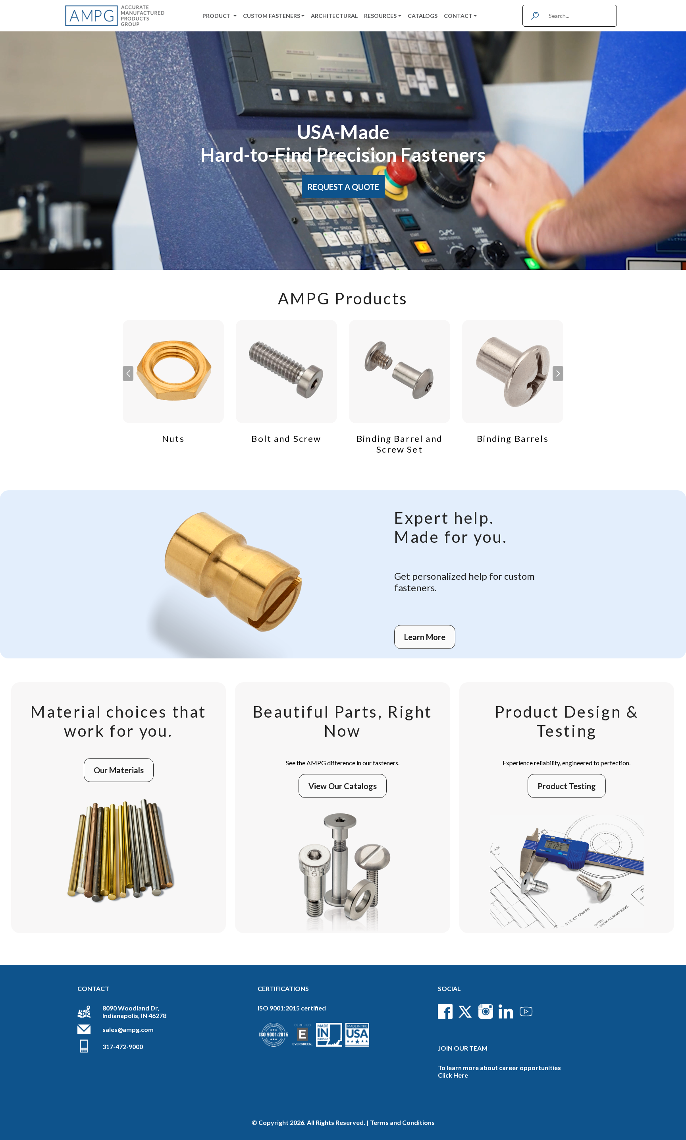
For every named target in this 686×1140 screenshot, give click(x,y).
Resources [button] (380, 15)
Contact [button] (458, 15)
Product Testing (567, 786)
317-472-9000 (122, 1046)
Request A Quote (343, 187)
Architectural (334, 15)
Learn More (424, 637)
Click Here (453, 1075)
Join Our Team (463, 1048)
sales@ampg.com (128, 1029)
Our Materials (119, 770)
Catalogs (422, 15)
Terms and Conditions (402, 1122)
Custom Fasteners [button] (271, 15)
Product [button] (217, 15)
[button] (558, 373)
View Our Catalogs (342, 786)
